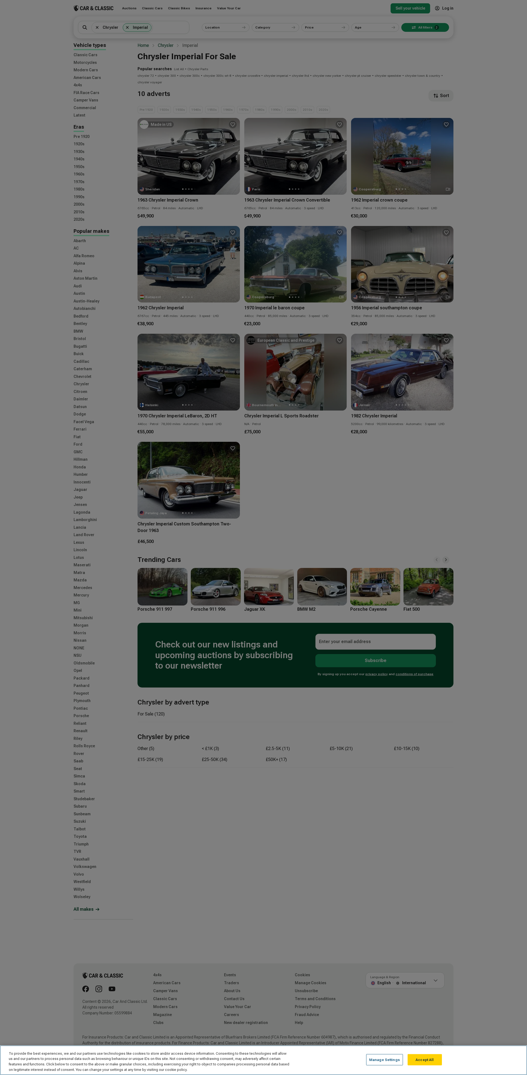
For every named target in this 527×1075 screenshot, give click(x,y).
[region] (263, 1060)
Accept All (425, 1060)
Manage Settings (384, 1060)
